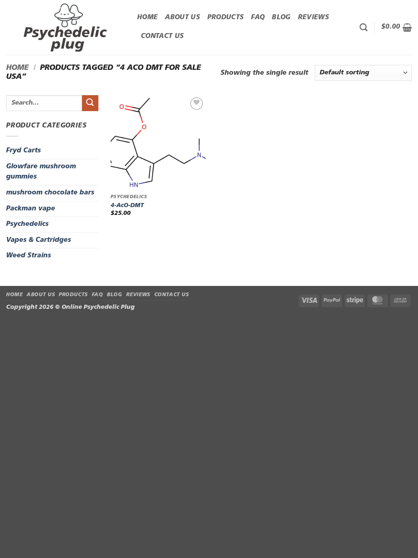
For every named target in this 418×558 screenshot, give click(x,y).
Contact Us (162, 36)
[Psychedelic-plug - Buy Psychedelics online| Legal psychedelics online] (65, 27)
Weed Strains (28, 255)
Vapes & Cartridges (38, 240)
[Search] (363, 27)
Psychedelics (27, 224)
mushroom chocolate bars (50, 193)
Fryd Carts (23, 150)
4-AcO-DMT (127, 206)
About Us (182, 17)
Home (147, 17)
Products (225, 17)
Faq (258, 17)
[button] (396, 27)
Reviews (313, 17)
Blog (281, 17)
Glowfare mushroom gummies (41, 172)
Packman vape (30, 208)
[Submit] (90, 103)
